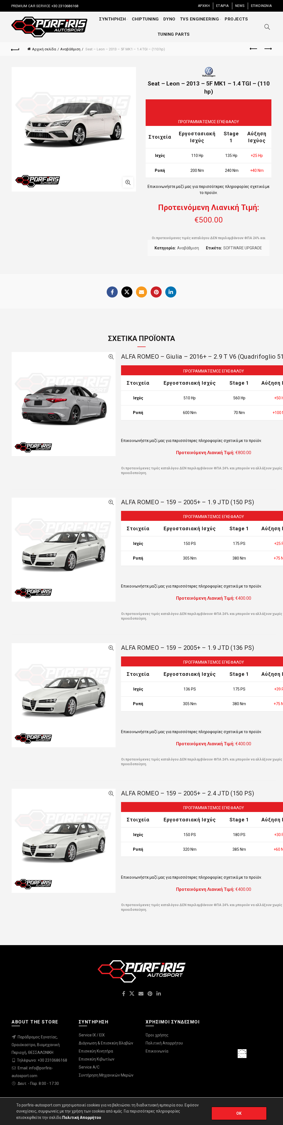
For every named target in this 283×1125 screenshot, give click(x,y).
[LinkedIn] (170, 292)
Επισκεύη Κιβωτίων (96, 1059)
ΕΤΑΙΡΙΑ (222, 6)
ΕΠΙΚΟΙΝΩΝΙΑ (261, 6)
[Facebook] (112, 292)
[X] (126, 292)
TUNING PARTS (174, 34)
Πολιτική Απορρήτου (164, 1043)
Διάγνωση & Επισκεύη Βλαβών (106, 1043)
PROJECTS (236, 19)
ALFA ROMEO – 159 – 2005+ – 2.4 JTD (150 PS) (187, 793)
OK (239, 1113)
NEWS (240, 6)
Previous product (254, 49)
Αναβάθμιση (70, 49)
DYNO (169, 19)
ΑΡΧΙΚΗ (204, 6)
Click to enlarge (128, 182)
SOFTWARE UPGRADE (242, 248)
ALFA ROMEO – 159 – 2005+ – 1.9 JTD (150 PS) (187, 502)
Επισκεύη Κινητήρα (96, 1051)
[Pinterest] (156, 292)
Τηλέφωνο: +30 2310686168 (42, 1060)
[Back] (15, 49)
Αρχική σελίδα (44, 49)
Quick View (111, 357)
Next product (267, 49)
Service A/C (89, 1067)
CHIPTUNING (145, 19)
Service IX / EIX (92, 1035)
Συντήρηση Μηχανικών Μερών (106, 1075)
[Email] (141, 292)
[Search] (267, 27)
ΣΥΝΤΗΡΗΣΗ (112, 19)
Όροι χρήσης (157, 1035)
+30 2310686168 (64, 6)
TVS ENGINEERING (199, 19)
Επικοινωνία (157, 1051)
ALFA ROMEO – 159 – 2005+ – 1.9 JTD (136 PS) (187, 647)
